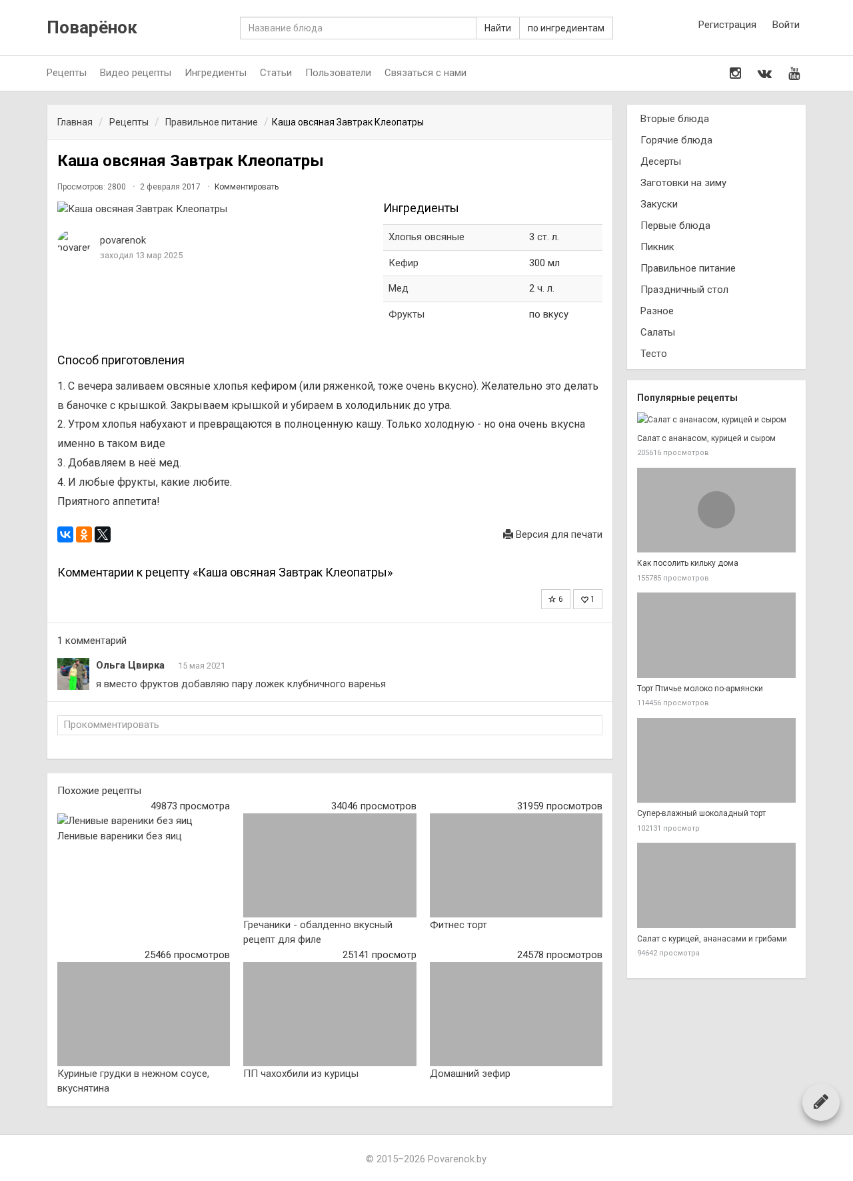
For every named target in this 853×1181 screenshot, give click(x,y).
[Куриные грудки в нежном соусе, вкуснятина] (143, 1014)
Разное (657, 311)
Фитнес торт (458, 925)
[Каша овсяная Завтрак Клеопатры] (213, 209)
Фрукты (407, 314)
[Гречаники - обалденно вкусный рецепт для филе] (329, 865)
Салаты (657, 332)
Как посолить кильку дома (687, 563)
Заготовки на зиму (683, 183)
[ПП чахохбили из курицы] (329, 1014)
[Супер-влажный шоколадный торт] (716, 760)
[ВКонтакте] (65, 534)
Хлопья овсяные (426, 237)
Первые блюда (675, 226)
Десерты (660, 161)
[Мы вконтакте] (764, 73)
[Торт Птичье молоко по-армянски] (716, 635)
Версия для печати (557, 534)
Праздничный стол (684, 290)
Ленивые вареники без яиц (119, 836)
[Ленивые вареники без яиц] (143, 821)
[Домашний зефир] (516, 1014)
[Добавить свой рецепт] (821, 1102)
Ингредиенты (216, 73)
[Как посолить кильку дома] (716, 510)
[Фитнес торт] (516, 865)
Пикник (657, 247)
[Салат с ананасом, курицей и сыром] (716, 420)
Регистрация (727, 25)
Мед (399, 288)
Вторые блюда (674, 119)
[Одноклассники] (84, 534)
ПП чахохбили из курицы (301, 1074)
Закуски (659, 204)
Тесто (653, 354)
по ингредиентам (566, 28)
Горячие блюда (676, 140)
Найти (497, 28)
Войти (786, 25)
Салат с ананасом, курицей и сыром (706, 438)
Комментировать (247, 186)
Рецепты (67, 73)
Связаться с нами (425, 73)
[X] (103, 534)
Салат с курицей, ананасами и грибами (712, 938)
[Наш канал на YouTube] (794, 73)
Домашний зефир (470, 1074)
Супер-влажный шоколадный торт (701, 813)
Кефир (404, 263)
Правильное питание (688, 268)
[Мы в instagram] (735, 73)
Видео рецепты (135, 73)
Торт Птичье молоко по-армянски (700, 688)
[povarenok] (74, 243)
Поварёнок (92, 27)
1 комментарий (92, 641)
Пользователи (338, 73)
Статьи (276, 73)
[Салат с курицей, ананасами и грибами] (716, 885)
